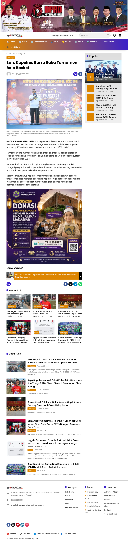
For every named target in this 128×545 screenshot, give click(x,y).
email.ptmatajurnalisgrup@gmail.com (27, 505)
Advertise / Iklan (111, 492)
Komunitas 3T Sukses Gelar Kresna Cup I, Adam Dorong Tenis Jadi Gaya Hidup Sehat (70, 314)
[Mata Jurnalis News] (19, 35)
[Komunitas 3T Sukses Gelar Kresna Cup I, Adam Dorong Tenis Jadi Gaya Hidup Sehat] (70, 301)
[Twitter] (70, 284)
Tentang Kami (110, 514)
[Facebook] (66, 284)
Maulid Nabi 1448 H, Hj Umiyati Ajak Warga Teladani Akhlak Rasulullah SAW (106, 106)
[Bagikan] (80, 74)
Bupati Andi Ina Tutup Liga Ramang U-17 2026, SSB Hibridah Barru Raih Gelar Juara (70, 340)
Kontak (107, 499)
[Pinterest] (18, 525)
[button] (108, 35)
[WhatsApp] (80, 284)
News (36, 333)
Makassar (12, 306)
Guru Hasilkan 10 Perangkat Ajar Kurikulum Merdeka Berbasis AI (107, 87)
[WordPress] (22, 525)
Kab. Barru (69, 492)
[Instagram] (27, 525)
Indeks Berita (109, 496)
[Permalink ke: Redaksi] (9, 74)
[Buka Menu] (120, 35)
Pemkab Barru (94, 506)
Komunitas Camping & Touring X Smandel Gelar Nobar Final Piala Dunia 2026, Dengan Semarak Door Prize (17, 340)
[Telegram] (75, 284)
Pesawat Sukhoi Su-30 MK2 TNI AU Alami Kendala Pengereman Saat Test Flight (106, 96)
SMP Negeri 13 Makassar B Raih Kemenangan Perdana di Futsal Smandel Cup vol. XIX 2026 (18, 314)
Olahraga (10, 58)
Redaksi (15, 73)
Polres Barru (93, 502)
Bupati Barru (93, 492)
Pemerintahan (71, 507)
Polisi (67, 503)
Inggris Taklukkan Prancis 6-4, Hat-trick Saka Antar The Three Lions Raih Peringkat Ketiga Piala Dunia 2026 (44, 340)
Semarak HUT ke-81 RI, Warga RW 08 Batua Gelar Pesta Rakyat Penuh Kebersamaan (106, 115)
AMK (36, 538)
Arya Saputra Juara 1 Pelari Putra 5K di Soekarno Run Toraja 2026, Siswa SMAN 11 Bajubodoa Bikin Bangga (43, 314)
